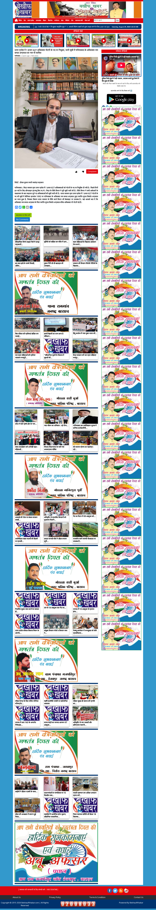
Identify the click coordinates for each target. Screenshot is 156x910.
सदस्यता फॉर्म (79, 20)
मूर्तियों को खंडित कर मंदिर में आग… (56, 241)
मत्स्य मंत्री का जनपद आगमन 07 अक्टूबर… (55, 723)
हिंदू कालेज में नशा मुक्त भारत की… (85, 333)
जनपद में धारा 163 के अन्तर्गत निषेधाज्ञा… (25, 723)
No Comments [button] (22, 219)
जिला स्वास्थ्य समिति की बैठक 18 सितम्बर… (84, 815)
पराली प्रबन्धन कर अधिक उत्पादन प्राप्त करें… (84, 794)
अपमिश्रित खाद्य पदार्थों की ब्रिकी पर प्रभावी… (26, 539)
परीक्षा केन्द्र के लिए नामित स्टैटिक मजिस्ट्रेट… (26, 702)
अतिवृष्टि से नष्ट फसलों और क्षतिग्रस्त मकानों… (82, 723)
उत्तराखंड (38, 20)
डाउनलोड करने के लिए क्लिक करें (120, 91)
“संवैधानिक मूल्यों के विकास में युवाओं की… (54, 356)
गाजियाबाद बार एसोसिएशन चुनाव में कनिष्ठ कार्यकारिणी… (85, 426)
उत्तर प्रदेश (31, 20)
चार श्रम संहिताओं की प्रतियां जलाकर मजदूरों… (25, 356)
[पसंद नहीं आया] (83, 171)
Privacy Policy (55, 897)
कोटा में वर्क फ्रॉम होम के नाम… (26, 423)
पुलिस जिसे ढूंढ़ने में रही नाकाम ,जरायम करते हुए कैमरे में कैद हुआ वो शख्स (120, 79)
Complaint (92, 171)
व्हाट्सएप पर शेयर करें (23, 215)
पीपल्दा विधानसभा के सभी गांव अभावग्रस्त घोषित (54, 448)
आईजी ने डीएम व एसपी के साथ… (26, 791)
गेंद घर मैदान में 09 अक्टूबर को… (84, 516)
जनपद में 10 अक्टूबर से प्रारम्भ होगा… (83, 610)
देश (25, 20)
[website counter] (78, 904)
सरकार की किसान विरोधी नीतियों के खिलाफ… (85, 264)
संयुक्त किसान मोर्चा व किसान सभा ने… (55, 631)
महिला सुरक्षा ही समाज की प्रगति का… (84, 702)
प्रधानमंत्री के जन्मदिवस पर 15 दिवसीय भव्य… (55, 794)
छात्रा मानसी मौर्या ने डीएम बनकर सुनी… (55, 539)
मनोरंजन (56, 20)
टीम (72, 20)
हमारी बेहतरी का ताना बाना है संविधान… (53, 334)
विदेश (20, 20)
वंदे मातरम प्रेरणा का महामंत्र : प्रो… (83, 448)
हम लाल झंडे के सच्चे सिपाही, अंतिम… (25, 264)
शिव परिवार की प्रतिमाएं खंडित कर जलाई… (26, 334)
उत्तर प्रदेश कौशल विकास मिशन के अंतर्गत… (27, 631)
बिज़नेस (50, 20)
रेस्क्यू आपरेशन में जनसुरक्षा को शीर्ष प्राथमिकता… (85, 631)
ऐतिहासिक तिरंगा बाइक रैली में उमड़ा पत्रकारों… (27, 243)
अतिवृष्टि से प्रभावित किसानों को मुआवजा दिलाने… (55, 518)
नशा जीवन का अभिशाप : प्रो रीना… (56, 425)
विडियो (67, 20)
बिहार (44, 20)
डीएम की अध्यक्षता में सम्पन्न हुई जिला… (25, 815)
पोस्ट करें (87, 20)
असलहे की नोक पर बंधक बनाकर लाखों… (26, 518)
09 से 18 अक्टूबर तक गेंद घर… (55, 607)
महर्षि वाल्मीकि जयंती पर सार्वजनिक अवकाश (56, 702)
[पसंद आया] (76, 171)
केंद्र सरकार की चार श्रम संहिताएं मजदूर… (84, 356)
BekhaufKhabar (136, 902)
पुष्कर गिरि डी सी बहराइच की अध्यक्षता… (53, 264)
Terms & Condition (97, 897)
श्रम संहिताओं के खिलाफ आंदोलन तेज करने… (84, 243)
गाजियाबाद (17, 56)
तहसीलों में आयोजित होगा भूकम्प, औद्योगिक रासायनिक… (55, 815)
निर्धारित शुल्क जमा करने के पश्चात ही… (27, 610)
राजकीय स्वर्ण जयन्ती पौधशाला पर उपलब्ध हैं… (84, 539)
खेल (62, 20)
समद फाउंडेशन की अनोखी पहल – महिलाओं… (26, 448)
